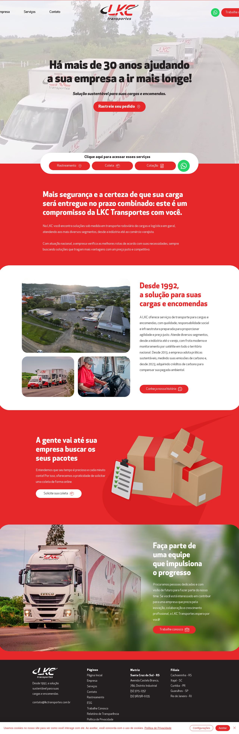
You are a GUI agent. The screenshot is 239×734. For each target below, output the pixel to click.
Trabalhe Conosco (97, 708)
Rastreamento (95, 697)
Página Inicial (94, 675)
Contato (92, 692)
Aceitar (223, 728)
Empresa (92, 681)
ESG (89, 703)
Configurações (201, 728)
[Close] (234, 728)
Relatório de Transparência (102, 714)
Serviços (92, 686)
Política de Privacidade (100, 719)
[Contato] (215, 12)
